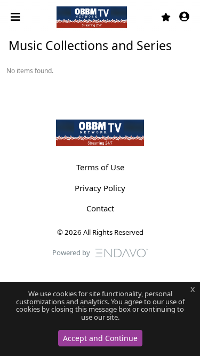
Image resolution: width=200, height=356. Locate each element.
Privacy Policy (100, 188)
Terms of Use (100, 167)
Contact (100, 208)
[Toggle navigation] (16, 17)
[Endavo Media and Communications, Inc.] (121, 252)
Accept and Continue (100, 338)
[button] (184, 17)
